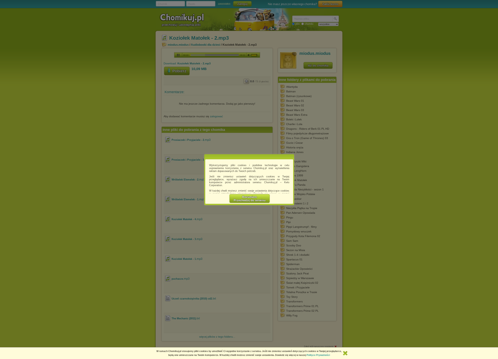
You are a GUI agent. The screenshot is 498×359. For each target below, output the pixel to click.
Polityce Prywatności (318, 355)
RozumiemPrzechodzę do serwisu (250, 198)
